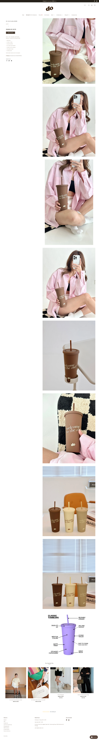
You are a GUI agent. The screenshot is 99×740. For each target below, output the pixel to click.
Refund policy (6, 727)
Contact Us (6, 723)
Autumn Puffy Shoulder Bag (83, 694)
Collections (59, 14)
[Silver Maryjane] (60, 680)
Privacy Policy (6, 729)
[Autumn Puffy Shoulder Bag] (83, 680)
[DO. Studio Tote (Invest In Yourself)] (38, 683)
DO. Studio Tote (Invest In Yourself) (38, 699)
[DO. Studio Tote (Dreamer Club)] (15, 683)
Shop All (67, 14)
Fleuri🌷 (41, 14)
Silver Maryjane (61, 694)
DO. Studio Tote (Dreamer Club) (16, 699)
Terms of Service (7, 731)
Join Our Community (8, 724)
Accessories (74, 14)
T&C (4, 721)
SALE (52, 14)
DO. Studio (46, 14)
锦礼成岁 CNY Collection (31, 14)
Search (5, 719)
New (23, 14)
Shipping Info (6, 726)
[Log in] (91, 5)
